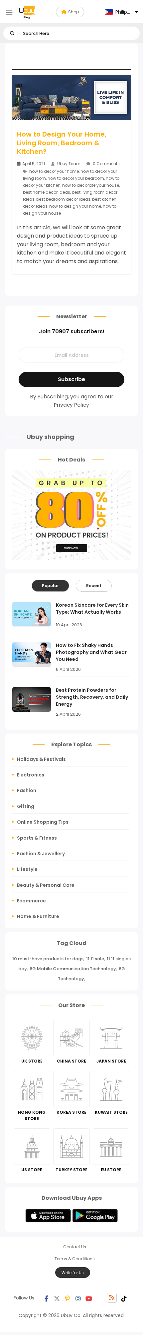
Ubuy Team (68, 163)
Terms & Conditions (75, 1259)
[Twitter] (57, 1297)
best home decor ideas (46, 192)
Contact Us (74, 1247)
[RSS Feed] (112, 1298)
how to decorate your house (90, 185)
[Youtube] (88, 1297)
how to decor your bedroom (76, 178)
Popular (50, 585)
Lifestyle (27, 869)
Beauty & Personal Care (45, 885)
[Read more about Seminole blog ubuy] (27, 12)
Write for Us (73, 1273)
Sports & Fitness (37, 838)
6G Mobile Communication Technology (73, 969)
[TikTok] (124, 1297)
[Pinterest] (67, 1297)
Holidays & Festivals (41, 759)
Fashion (26, 790)
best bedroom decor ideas (63, 199)
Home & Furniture (38, 916)
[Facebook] (46, 1297)
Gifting (25, 806)
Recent (93, 585)
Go (12, 33)
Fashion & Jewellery (41, 853)
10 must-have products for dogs (47, 959)
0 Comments (106, 163)
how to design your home (75, 206)
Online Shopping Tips (43, 822)
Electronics (30, 774)
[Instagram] (78, 1297)
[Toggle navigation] (9, 12)
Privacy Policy (71, 404)
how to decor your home (54, 171)
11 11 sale (95, 959)
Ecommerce (31, 900)
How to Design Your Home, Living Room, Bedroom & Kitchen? (61, 143)
